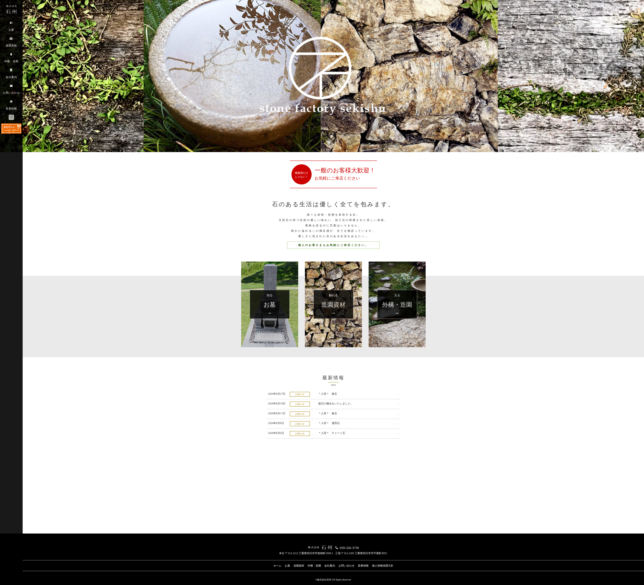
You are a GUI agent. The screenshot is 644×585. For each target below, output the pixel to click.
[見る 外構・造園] (397, 263)
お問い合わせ (346, 565)
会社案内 (329, 565)
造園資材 (298, 565)
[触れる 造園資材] (333, 263)
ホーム (277, 565)
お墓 (287, 565)
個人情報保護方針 (382, 565)
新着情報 (363, 565)
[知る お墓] (269, 263)
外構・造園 (314, 565)
